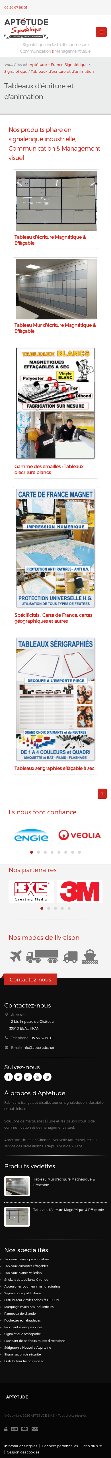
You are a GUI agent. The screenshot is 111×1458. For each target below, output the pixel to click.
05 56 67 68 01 (15, 7)
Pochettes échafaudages (22, 1320)
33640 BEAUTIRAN (24, 1028)
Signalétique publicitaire (22, 1293)
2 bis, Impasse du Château (32, 1021)
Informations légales (20, 1446)
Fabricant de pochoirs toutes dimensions (34, 1340)
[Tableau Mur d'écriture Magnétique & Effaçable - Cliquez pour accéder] (17, 1186)
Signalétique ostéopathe (22, 1334)
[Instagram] (47, 1077)
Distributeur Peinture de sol (24, 1361)
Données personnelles (60, 1446)
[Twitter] (18, 1077)
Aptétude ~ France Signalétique (59, 64)
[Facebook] (8, 1077)
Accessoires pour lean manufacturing (32, 1286)
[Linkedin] (28, 1077)
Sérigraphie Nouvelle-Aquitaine (27, 1347)
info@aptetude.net (38, 1047)
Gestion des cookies (23, 1452)
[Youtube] (37, 1077)
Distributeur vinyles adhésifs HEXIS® (31, 1300)
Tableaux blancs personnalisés (26, 1259)
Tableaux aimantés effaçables (26, 1266)
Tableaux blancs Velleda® (23, 1273)
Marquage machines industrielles (29, 1306)
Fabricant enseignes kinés (23, 1327)
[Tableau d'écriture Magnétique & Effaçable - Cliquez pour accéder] (17, 1216)
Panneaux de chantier (20, 1313)
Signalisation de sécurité (22, 1354)
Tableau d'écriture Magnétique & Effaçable (68, 1210)
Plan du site (92, 1446)
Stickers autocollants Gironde (26, 1279)
